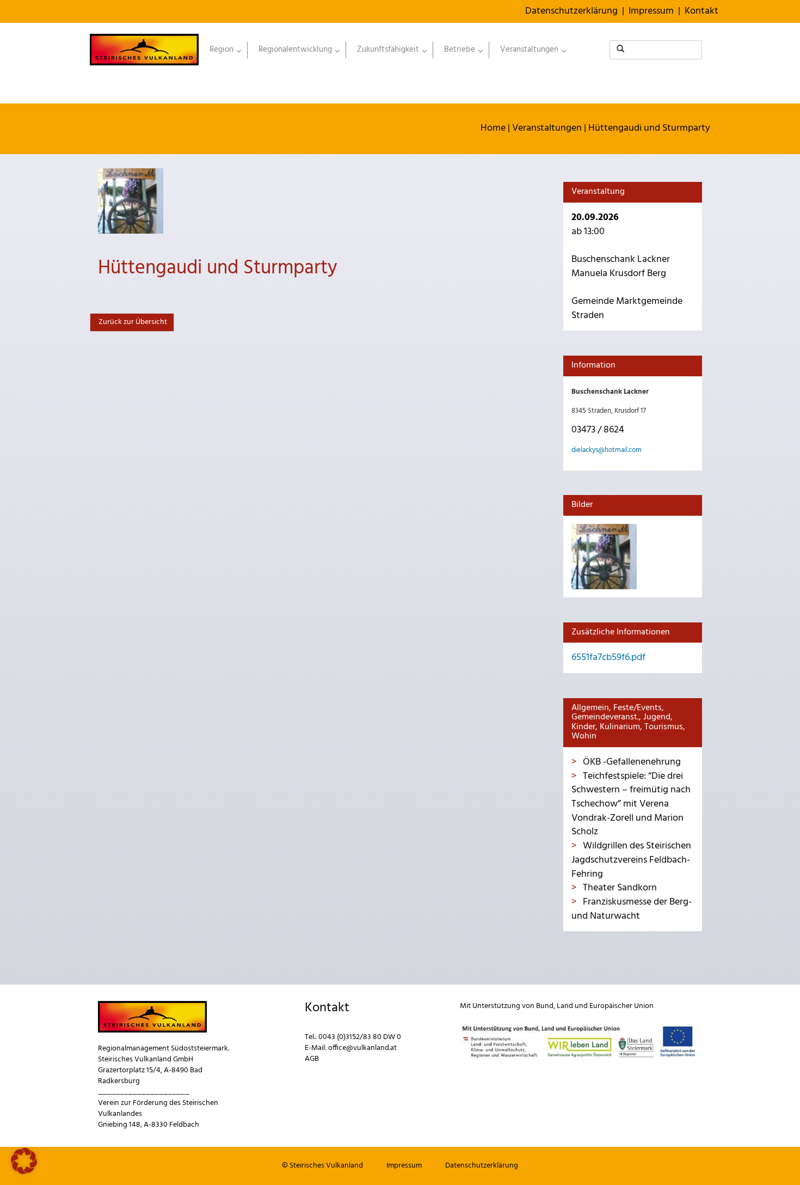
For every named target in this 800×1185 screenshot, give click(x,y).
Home (493, 128)
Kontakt (701, 11)
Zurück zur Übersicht (132, 322)
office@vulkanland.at (362, 1048)
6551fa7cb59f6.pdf (608, 657)
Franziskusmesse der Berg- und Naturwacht (631, 909)
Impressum (651, 11)
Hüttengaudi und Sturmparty (649, 128)
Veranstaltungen (547, 128)
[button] (24, 1161)
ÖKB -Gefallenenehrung (631, 762)
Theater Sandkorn (619, 888)
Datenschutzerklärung (571, 11)
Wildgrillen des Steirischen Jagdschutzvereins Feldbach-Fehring (631, 860)
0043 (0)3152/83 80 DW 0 (359, 1037)
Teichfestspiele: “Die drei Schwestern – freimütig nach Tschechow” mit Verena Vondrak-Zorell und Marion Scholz (631, 804)
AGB (312, 1059)
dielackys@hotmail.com (606, 450)
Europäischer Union (621, 1006)
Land (565, 1006)
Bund (544, 1006)
